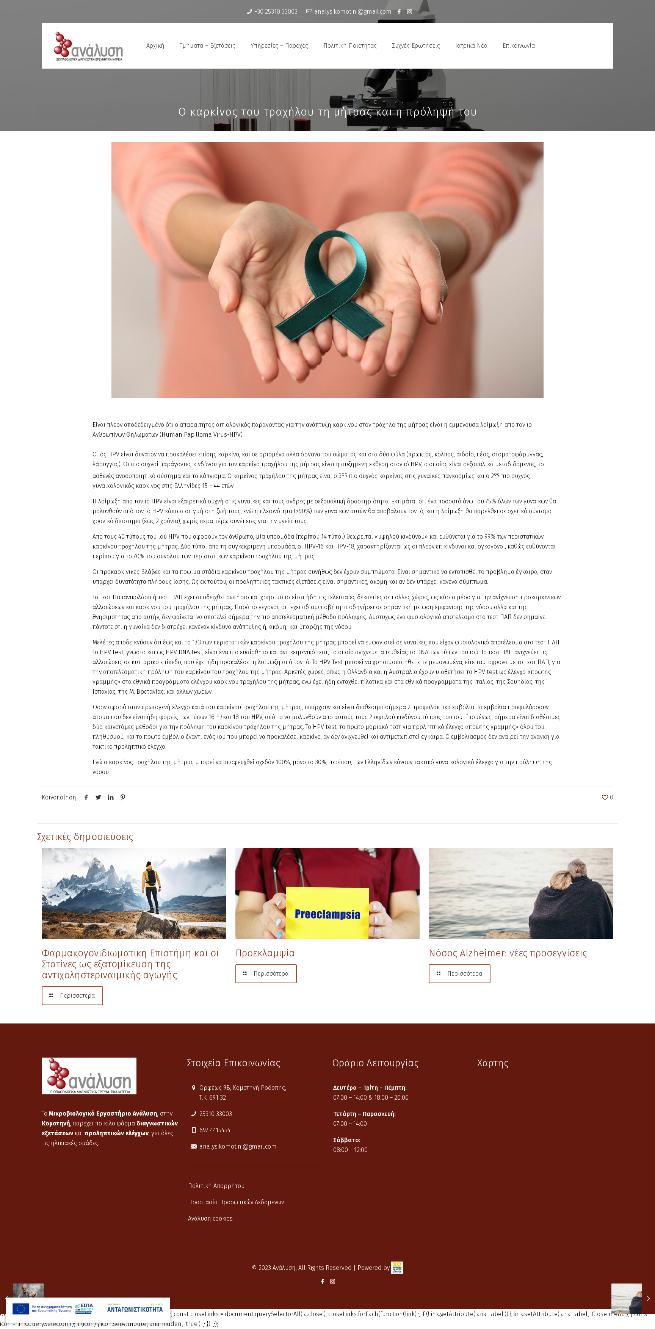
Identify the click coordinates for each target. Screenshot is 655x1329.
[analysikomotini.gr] (88, 46)
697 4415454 (214, 1130)
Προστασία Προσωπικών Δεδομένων (236, 1202)
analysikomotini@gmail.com (353, 11)
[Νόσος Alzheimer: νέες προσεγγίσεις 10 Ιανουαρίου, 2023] (633, 1299)
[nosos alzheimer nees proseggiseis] (521, 893)
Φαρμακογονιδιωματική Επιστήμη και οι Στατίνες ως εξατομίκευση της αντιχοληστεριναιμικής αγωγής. (130, 964)
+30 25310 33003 (276, 11)
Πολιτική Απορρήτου (216, 1186)
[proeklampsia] (327, 893)
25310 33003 (215, 1113)
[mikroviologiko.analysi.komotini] (399, 11)
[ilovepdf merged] (88, 1310)
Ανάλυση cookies (210, 1218)
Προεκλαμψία (265, 953)
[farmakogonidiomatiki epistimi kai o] (134, 893)
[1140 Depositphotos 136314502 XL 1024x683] (327, 270)
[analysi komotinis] (410, 11)
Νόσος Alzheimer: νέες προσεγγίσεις (508, 953)
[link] (397, 1267)
